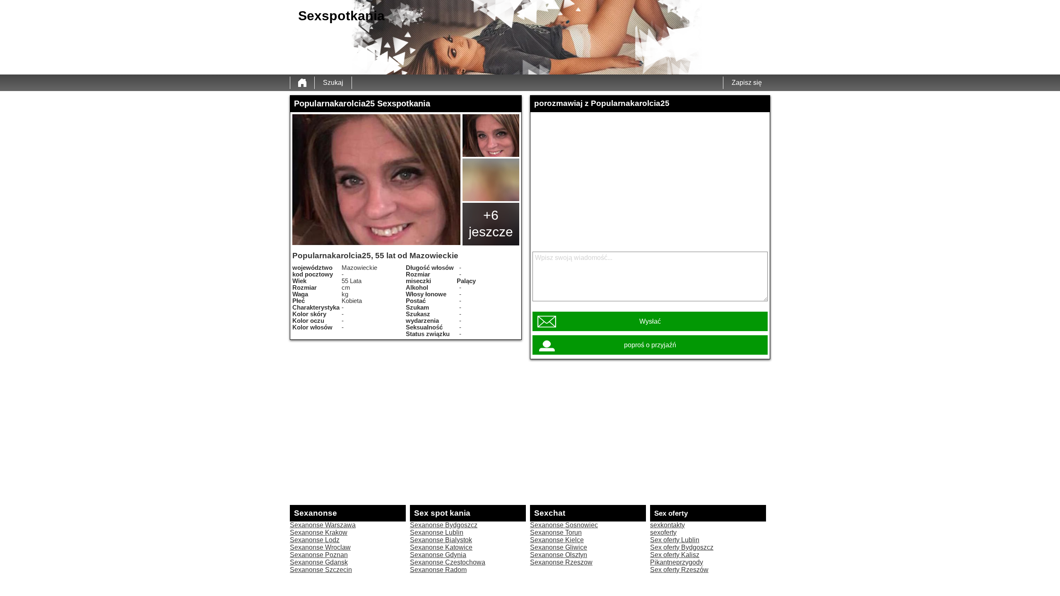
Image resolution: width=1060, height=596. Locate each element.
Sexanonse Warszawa (323, 525)
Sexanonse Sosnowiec (564, 525)
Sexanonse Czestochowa (447, 562)
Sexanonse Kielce (557, 539)
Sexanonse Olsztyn (558, 554)
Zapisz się (747, 82)
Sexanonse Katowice (441, 547)
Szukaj (333, 82)
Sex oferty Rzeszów (679, 569)
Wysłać (650, 321)
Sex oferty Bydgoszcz (681, 547)
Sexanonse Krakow (318, 532)
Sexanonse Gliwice (558, 547)
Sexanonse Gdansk (319, 562)
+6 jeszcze (491, 223)
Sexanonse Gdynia (438, 554)
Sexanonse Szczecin (321, 569)
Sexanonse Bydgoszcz (443, 525)
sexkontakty (667, 525)
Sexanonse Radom (438, 569)
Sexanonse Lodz (315, 539)
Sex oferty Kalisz (674, 554)
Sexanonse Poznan (319, 554)
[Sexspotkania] (302, 83)
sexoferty (663, 532)
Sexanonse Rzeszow (561, 562)
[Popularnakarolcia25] (376, 179)
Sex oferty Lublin (674, 539)
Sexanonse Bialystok (441, 539)
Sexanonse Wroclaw (320, 547)
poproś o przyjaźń (650, 344)
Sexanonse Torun (556, 532)
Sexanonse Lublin (436, 532)
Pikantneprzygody (676, 562)
